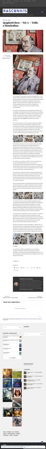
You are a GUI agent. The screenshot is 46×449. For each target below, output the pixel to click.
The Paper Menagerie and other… (33, 380)
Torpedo (21, 255)
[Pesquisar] (20, 327)
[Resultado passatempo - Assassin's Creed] (17, 393)
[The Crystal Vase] (20, 354)
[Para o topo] (42, 442)
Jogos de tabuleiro (27, 0)
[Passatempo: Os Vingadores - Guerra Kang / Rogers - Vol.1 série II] (17, 422)
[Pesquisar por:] (12, 327)
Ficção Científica (11, 433)
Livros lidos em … (16, 0)
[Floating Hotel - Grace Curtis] (7, 383)
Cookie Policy (22, 446)
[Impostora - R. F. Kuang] (17, 373)
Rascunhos (26, 326)
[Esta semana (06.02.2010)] (17, 412)
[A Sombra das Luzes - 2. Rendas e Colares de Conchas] (20, 337)
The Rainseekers (6, 344)
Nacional (16, 435)
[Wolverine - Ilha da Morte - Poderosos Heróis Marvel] (7, 412)
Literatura (34, 0)
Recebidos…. (9, 0)
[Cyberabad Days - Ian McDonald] (7, 395)
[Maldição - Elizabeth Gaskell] (17, 402)
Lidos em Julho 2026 (31, 383)
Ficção (5, 433)
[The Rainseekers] (20, 346)
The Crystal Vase (6, 352)
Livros (9, 20)
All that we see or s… (31, 379)
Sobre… (4, 0)
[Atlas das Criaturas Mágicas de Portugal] (20, 341)
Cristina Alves (8, 56)
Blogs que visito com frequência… (9, 2)
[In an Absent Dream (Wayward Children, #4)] (20, 350)
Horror (18, 433)
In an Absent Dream (7, 348)
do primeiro (25, 99)
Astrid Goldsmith (6, 353)
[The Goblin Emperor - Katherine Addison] (7, 373)
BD (21, 0)
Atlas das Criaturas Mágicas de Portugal (11, 339)
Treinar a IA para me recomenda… (35, 376)
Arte (4, 20)
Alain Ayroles (5, 337)
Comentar (39, 316)
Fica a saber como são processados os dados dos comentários (22, 319)
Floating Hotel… (30, 372)
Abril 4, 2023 (7, 55)
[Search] (4, 5)
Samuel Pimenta (6, 340)
